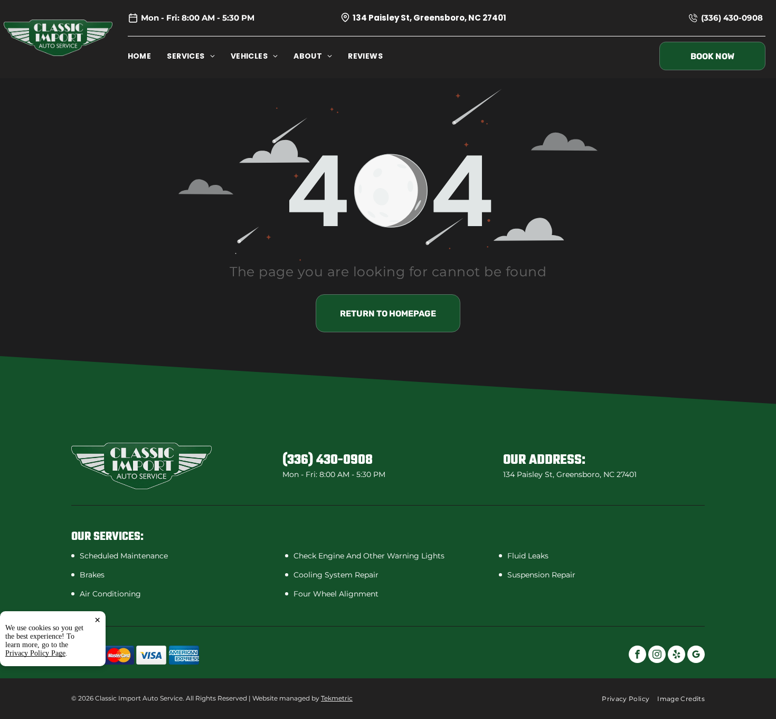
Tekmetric (337, 698)
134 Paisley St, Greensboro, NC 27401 (429, 17)
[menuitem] (147, 56)
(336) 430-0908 (732, 18)
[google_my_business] (696, 656)
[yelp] (676, 656)
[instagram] (657, 656)
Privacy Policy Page (35, 653)
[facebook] (637, 656)
